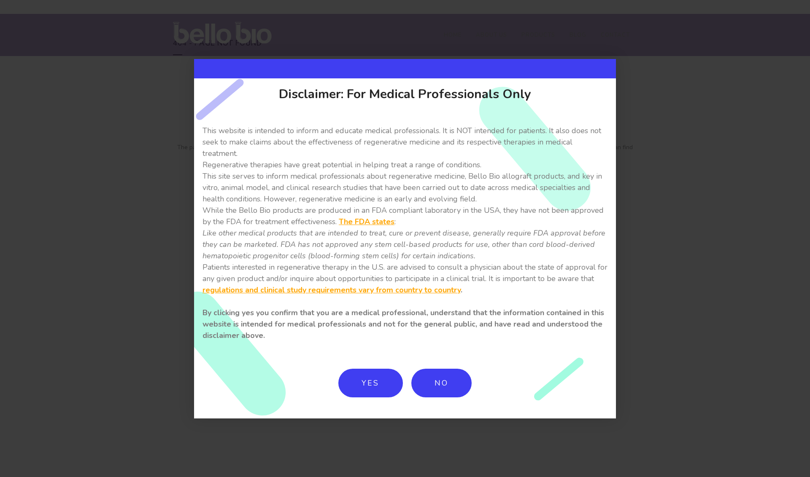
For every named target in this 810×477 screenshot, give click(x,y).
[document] (405, 238)
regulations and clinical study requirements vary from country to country (331, 290)
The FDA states (366, 222)
